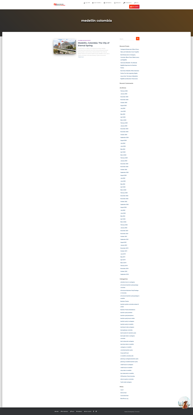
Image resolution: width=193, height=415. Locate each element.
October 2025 (123, 102)
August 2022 (123, 207)
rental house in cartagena (126, 364)
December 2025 (124, 96)
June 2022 (123, 213)
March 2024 (123, 155)
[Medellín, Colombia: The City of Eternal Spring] (65, 46)
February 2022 (124, 224)
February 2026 (124, 91)
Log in (121, 389)
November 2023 (124, 166)
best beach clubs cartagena (127, 327)
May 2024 (122, 149)
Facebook (93, 411)
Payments (79, 411)
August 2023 (123, 175)
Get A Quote (135, 6)
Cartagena (108, 2)
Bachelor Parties (124, 301)
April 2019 (122, 259)
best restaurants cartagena (127, 341)
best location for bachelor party (128, 333)
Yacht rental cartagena (126, 382)
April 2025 (122, 117)
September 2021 (124, 239)
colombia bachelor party (84, 40)
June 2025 (123, 111)
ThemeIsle (137, 411)
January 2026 (123, 93)
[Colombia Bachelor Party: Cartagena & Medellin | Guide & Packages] (59, 5)
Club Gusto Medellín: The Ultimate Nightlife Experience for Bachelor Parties (128, 65)
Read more (81, 57)
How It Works (97, 2)
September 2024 (124, 137)
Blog (137, 2)
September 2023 (124, 172)
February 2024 (124, 157)
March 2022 (123, 222)
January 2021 (123, 245)
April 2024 (122, 152)
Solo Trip (87, 2)
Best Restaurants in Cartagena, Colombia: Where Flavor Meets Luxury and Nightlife (129, 57)
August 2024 (123, 140)
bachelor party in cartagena (127, 321)
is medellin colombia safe (126, 355)
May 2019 (122, 257)
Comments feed (124, 395)
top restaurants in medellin (127, 373)
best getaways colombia (126, 330)
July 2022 (122, 210)
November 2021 (124, 233)
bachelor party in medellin (126, 324)
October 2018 (123, 271)
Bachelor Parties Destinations (127, 309)
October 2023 (123, 169)
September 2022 (124, 204)
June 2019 (123, 254)
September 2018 (124, 274)
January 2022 (123, 227)
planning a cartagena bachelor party (129, 358)
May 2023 (122, 184)
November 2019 (124, 248)
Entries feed (123, 392)
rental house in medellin (126, 367)
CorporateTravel (124, 353)
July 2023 (122, 178)
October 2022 (123, 201)
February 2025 (124, 123)
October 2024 (123, 134)
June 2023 (123, 181)
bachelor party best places (127, 315)
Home (57, 411)
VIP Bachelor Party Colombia (127, 376)
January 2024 (123, 160)
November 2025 (124, 99)
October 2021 (123, 236)
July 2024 (122, 143)
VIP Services (128, 2)
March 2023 (123, 190)
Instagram (96, 411)
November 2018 (124, 268)
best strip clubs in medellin (127, 344)
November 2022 (124, 198)
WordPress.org (124, 398)
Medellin (118, 2)
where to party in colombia (127, 379)
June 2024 (123, 146)
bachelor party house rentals (127, 318)
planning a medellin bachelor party (129, 361)
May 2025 (122, 114)
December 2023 (124, 163)
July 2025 (122, 108)
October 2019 (123, 251)
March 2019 (123, 262)
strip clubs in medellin (125, 370)
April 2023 (122, 187)
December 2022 (124, 195)
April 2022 (122, 219)
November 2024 (124, 131)
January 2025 (123, 125)
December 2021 (124, 230)
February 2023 (124, 192)
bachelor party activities (126, 312)
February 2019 (124, 265)
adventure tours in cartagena (127, 282)
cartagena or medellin (125, 347)
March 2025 (123, 120)
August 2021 (123, 242)
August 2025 (123, 105)
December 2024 (124, 128)
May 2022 (122, 216)
